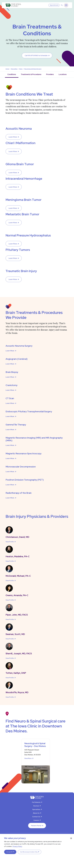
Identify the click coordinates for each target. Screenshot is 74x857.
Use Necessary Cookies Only (28, 852)
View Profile (10, 542)
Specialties (36, 809)
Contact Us (36, 817)
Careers (36, 820)
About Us (36, 813)
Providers (50, 74)
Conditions (11, 74)
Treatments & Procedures (31, 74)
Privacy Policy (17, 846)
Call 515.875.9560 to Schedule (36, 55)
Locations (63, 74)
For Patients (36, 802)
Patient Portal (36, 826)
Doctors (36, 806)
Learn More (13, 137)
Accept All (9, 852)
